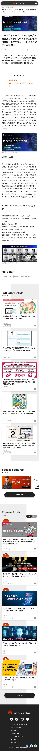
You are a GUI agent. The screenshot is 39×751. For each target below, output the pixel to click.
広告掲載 (13, 739)
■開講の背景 (13, 80)
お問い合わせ (14, 733)
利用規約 (13, 742)
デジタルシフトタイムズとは (18, 724)
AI (4, 652)
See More (19, 495)
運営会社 (13, 730)
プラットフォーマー (8, 583)
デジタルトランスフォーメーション (24, 276)
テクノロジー (6, 548)
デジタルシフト (7, 276)
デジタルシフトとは (16, 727)
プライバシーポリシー (16, 736)
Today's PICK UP (32, 50)
